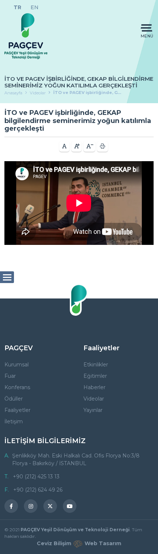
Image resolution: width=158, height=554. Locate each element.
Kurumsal (16, 364)
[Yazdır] (102, 146)
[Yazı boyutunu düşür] (89, 146)
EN (34, 7)
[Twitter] (50, 506)
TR (17, 7)
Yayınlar (93, 410)
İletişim (13, 421)
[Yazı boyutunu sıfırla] (64, 146)
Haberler (94, 387)
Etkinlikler (95, 364)
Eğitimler (95, 376)
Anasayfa (13, 92)
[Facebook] (11, 506)
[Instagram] (30, 506)
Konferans (17, 387)
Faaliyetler (17, 410)
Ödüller (13, 398)
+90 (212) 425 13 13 (36, 476)
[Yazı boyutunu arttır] (76, 146)
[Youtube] (69, 506)
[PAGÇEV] (25, 36)
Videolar (38, 92)
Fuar (10, 376)
